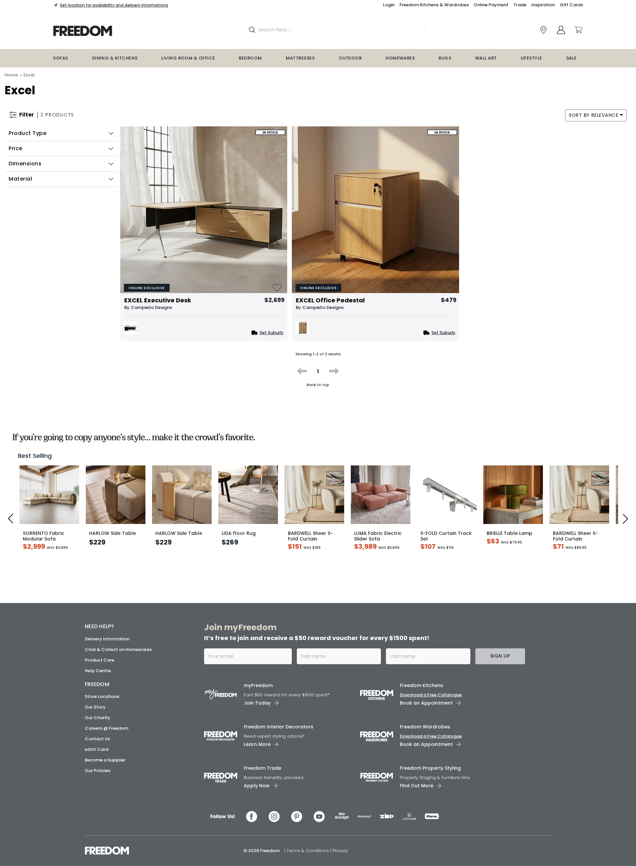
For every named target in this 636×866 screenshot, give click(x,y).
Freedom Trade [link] (262, 774)
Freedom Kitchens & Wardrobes (434, 5)
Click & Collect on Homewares (118, 655)
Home (11, 75)
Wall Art (486, 58)
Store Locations (102, 702)
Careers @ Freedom (106, 734)
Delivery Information (107, 644)
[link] (124, 30)
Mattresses (300, 58)
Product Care (99, 666)
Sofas (60, 58)
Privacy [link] (340, 856)
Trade (519, 5)
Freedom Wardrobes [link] (425, 732)
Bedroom (250, 58)
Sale (571, 58)
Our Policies (97, 776)
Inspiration (543, 5)
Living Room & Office (188, 58)
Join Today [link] (257, 709)
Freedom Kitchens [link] (421, 691)
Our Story (95, 713)
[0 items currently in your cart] (578, 29)
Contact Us (97, 744)
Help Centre (98, 676)
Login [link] (389, 5)
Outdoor (350, 58)
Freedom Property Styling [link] (430, 774)
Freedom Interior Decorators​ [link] (278, 732)
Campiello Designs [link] (151, 307)
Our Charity (97, 723)
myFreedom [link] (258, 691)
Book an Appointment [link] (426, 709)
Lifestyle (531, 58)
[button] (61, 133)
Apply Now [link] (257, 791)
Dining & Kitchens (115, 58)
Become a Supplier (105, 765)
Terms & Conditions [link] (308, 856)
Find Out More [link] (416, 791)
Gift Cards (571, 5)
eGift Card (96, 755)
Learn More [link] (257, 750)
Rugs (445, 58)
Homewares (400, 58)
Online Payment (491, 5)
